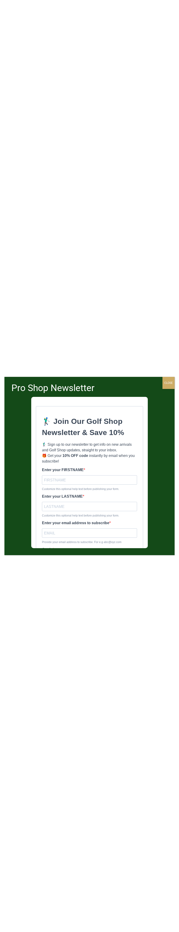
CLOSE (168, 383)
